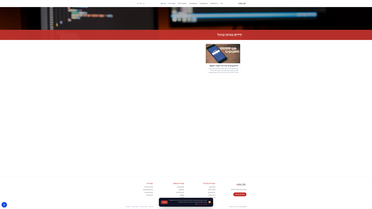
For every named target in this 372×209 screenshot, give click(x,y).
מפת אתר (128, 206)
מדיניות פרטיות (144, 206)
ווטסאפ (182, 195)
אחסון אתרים (180, 187)
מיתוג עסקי (212, 187)
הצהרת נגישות (135, 206)
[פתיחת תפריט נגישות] (4, 204)
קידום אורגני (193, 3)
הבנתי (164, 202)
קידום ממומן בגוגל (148, 190)
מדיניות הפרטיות (202, 204)
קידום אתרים (204, 3)
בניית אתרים (214, 3)
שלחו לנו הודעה (240, 194)
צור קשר (163, 3)
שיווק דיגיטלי (182, 3)
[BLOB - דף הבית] (241, 3)
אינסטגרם (181, 190)
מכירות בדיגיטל (149, 187)
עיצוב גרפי (171, 3)
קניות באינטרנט (148, 192)
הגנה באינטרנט (180, 192)
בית (222, 3)
